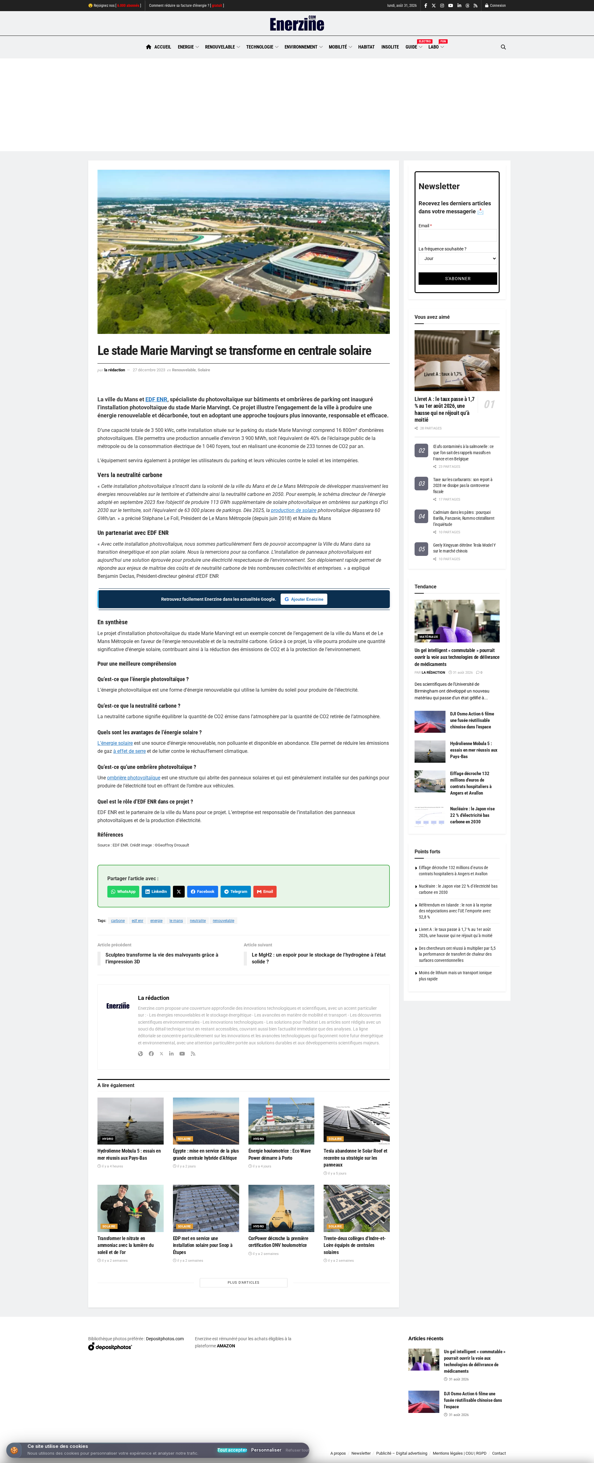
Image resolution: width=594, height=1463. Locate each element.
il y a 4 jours (261, 1166)
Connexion (497, 5)
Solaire (204, 370)
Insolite (390, 47)
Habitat (366, 47)
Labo (435, 46)
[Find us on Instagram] (442, 5)
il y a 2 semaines (114, 1261)
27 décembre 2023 (149, 370)
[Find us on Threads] (467, 5)
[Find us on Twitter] (434, 5)
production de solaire (293, 510)
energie (156, 921)
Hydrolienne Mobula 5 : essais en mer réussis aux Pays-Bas (473, 750)
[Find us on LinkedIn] (459, 5)
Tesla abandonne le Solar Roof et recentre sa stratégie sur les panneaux (355, 1158)
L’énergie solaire (115, 743)
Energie (186, 47)
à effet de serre (129, 751)
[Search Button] (503, 47)
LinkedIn (158, 891)
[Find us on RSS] (475, 5)
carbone (118, 921)
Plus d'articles (244, 1283)
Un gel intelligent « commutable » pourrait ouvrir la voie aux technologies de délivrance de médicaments (457, 657)
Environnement (301, 47)
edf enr (137, 921)
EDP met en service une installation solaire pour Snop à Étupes (203, 1245)
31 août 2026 (462, 673)
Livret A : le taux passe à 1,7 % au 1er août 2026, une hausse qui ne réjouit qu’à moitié (444, 409)
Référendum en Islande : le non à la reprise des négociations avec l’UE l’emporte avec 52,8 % (455, 910)
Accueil (162, 47)
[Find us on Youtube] (450, 5)
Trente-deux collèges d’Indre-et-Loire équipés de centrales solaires (355, 1245)
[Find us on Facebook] (425, 5)
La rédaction (114, 370)
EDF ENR (156, 399)
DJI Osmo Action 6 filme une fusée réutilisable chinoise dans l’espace (472, 720)
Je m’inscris (473, 1444)
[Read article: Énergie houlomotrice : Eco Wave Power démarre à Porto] (281, 1121)
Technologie (259, 47)
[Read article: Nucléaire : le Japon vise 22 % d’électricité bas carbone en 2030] (430, 817)
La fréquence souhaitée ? (443, 248)
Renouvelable (220, 47)
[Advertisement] (297, 105)
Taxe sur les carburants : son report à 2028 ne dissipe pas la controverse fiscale (462, 485)
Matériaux (429, 636)
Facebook (204, 891)
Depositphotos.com (165, 1338)
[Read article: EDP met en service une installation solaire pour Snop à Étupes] (206, 1208)
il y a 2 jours (186, 1166)
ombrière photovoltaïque (133, 778)
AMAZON (226, 1345)
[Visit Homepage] (297, 23)
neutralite (198, 921)
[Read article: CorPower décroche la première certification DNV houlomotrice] (281, 1208)
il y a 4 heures (112, 1166)
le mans (176, 921)
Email (267, 891)
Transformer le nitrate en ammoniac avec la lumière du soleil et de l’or (125, 1245)
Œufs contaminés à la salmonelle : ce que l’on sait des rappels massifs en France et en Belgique (463, 452)
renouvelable (223, 921)
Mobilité (338, 47)
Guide (414, 46)
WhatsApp (125, 891)
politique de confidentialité (290, 1456)
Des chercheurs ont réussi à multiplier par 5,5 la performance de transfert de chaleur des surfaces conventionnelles (457, 954)
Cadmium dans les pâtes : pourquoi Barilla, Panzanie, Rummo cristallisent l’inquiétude (463, 518)
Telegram (238, 891)
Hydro (107, 1139)
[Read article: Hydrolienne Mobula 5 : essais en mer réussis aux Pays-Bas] (130, 1121)
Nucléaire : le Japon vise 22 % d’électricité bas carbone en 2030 (472, 815)
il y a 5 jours (336, 1173)
